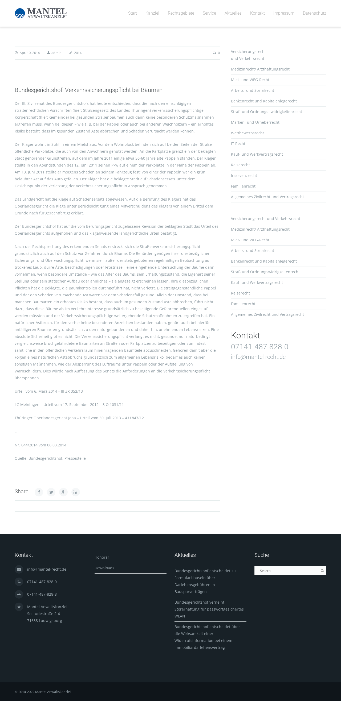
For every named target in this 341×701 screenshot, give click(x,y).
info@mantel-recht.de (258, 357)
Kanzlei (152, 13)
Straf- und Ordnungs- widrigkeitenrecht (266, 111)
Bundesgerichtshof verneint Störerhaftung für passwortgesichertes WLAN (209, 609)
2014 (78, 52)
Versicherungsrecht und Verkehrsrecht (265, 218)
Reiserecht (240, 164)
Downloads (104, 567)
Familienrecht (243, 186)
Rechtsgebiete (181, 13)
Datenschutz (314, 13)
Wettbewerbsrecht (247, 132)
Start (132, 13)
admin (56, 52)
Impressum (283, 13)
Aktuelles (233, 13)
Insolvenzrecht (244, 175)
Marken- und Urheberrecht (255, 122)
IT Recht (238, 143)
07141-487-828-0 (260, 346)
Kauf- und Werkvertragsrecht (257, 154)
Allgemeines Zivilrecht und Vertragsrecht (267, 196)
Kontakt (257, 13)
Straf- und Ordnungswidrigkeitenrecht (265, 271)
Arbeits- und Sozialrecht (252, 90)
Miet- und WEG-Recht (250, 79)
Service (209, 13)
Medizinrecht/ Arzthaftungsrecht (260, 69)
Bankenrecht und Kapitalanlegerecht (264, 100)
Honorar (102, 557)
